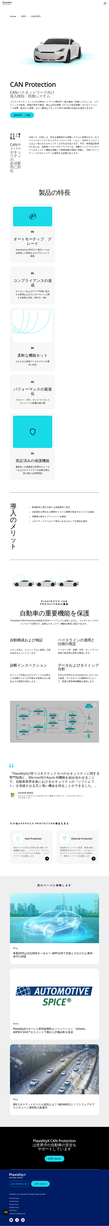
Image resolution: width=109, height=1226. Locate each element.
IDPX (23, 16)
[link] (54, 928)
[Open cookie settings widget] (6, 1212)
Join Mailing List (19, 1183)
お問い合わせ (54, 1158)
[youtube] (11, 1220)
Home (13, 16)
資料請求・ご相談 (22, 115)
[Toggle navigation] (105, 3)
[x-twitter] (17, 1220)
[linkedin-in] (23, 1220)
